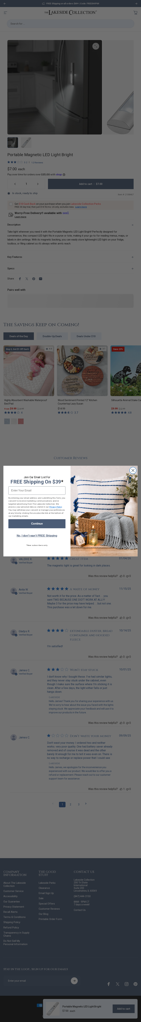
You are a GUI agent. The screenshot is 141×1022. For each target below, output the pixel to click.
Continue (37, 523)
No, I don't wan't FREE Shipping (37, 535)
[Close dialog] (133, 470)
